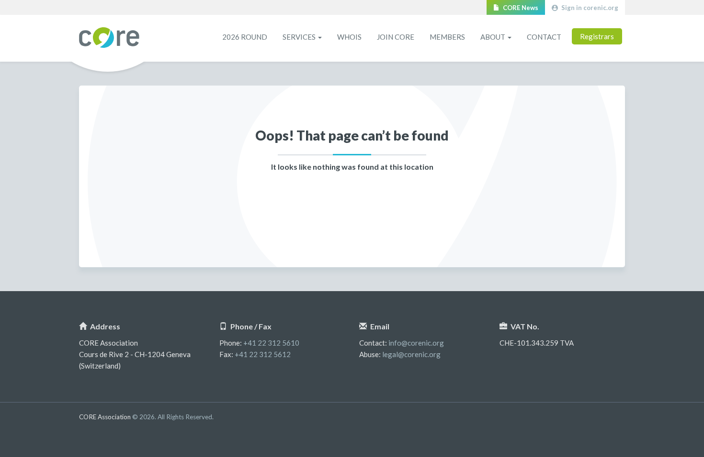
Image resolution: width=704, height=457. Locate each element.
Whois (349, 37)
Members (447, 37)
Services (300, 37)
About (493, 37)
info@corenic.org (416, 342)
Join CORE (395, 37)
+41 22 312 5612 (263, 354)
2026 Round (244, 37)
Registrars (597, 36)
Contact (544, 37)
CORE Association (109, 37)
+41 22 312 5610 (271, 342)
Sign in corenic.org (589, 7)
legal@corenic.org (411, 354)
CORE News (519, 7)
